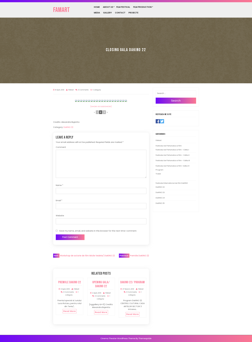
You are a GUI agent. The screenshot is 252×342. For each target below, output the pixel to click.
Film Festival (123, 7)
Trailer (158, 174)
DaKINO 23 (160, 192)
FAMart (61, 10)
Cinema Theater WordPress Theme (118, 338)
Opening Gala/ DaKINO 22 (101, 284)
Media (97, 12)
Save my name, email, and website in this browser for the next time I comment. (98, 230)
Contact (120, 12)
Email (59, 200)
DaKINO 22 (68, 127)
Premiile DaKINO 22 (69, 282)
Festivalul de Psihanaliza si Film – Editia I (172, 149)
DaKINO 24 (160, 198)
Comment (61, 147)
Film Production (142, 7)
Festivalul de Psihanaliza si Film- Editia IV (173, 166)
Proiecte (133, 12)
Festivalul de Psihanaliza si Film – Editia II (172, 155)
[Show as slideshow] (101, 106)
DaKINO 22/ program (132, 282)
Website (60, 215)
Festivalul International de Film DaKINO (172, 183)
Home (97, 7)
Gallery (107, 12)
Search (176, 100)
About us (108, 7)
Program (159, 170)
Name (59, 185)
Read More (69, 311)
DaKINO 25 (160, 203)
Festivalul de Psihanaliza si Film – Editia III (173, 160)
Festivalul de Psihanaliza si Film (169, 146)
